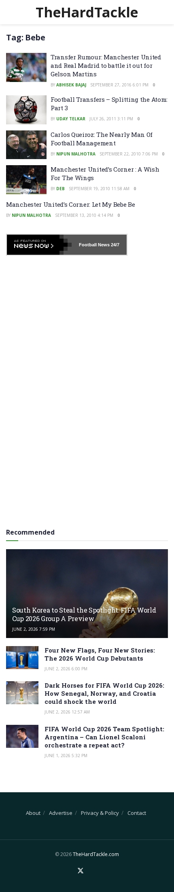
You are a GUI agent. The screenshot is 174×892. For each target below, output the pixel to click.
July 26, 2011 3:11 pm (111, 119)
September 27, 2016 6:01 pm (119, 85)
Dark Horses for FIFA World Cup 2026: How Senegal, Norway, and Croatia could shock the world (104, 693)
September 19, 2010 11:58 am (99, 188)
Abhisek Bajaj (71, 85)
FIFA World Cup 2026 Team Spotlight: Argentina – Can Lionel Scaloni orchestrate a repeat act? (104, 737)
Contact (136, 812)
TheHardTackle (87, 12)
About (33, 812)
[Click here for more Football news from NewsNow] (39, 245)
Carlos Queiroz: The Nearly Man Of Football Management (102, 138)
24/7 (114, 244)
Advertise (60, 812)
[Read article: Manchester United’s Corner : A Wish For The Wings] (26, 179)
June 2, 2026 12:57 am (67, 712)
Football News (94, 244)
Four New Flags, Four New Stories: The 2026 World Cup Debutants (100, 654)
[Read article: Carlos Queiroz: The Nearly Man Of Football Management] (26, 145)
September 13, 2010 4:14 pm (84, 215)
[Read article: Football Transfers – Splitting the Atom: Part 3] (26, 109)
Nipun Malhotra (75, 154)
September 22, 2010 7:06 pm (129, 154)
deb (60, 188)
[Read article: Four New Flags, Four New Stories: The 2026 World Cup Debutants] (22, 657)
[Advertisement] (87, 389)
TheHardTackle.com (96, 854)
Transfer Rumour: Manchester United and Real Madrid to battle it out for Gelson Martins (106, 65)
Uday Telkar (70, 119)
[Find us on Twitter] (80, 871)
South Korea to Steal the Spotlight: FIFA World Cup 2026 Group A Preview (84, 614)
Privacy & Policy (100, 812)
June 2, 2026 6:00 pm (66, 669)
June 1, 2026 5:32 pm (66, 755)
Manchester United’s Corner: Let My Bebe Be (70, 204)
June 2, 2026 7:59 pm (33, 629)
